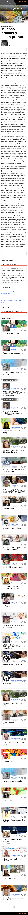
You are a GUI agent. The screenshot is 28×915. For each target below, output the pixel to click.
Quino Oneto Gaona (16, 621)
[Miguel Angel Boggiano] (6, 737)
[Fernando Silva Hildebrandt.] (6, 834)
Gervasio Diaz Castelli (16, 505)
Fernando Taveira (15, 485)
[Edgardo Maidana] (6, 853)
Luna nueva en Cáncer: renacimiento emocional (11, 587)
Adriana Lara (14, 874)
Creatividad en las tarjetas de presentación (13, 626)
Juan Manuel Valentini (16, 368)
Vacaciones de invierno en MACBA (12, 704)
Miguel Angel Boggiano (16, 738)
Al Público (6, 606)
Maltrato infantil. (9, 509)
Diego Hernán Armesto (16, 894)
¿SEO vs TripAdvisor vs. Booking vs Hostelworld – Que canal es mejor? (14, 646)
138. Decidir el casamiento (13, 567)
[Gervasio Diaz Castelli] (6, 503)
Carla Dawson (14, 641)
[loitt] (6, 756)
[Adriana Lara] (6, 873)
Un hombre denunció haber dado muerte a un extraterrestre (13, 841)
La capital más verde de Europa (12, 432)
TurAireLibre (14, 466)
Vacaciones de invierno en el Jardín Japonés (13, 470)
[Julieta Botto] (6, 328)
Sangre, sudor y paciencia (12, 664)
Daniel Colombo (15, 388)
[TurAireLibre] (6, 464)
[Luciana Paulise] (6, 542)
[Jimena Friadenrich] (6, 445)
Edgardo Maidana (15, 855)
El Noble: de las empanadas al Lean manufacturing (14, 548)
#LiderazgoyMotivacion (12, 380)
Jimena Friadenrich (15, 446)
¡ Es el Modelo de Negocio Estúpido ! (12, 860)
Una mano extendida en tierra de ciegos (11, 300)
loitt (12, 758)
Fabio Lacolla (14, 563)
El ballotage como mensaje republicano (13, 899)
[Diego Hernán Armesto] (6, 892)
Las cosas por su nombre (12, 334)
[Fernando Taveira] (6, 484)
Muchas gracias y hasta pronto (9, 291)
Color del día (7, 801)
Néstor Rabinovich (15, 719)
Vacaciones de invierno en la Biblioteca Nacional (13, 451)
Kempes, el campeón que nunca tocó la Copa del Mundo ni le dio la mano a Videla (14, 491)
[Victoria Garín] (6, 581)
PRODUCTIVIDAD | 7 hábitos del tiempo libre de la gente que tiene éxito (14, 393)
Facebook (25, 330)
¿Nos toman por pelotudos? (13, 781)
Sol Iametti (13, 816)
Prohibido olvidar (5, 293)
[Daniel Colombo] (6, 386)
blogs (4, 1)
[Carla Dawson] (6, 639)
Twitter (22, 330)
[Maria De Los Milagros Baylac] (6, 795)
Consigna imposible (10, 878)
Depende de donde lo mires (13, 528)
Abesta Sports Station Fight (17, 660)
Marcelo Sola (14, 602)
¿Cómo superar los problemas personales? (14, 373)
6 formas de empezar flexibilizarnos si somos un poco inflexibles (12, 413)
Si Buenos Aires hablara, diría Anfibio (14, 821)
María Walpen (14, 524)
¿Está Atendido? (9, 723)
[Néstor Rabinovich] (6, 717)
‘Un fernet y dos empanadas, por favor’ (11, 302)
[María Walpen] (6, 522)
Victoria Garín (14, 582)
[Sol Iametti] (6, 814)
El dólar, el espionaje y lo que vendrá (14, 743)
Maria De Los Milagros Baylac (18, 796)
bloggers (6, 4)
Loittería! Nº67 (8, 762)
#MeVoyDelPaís (14, 8)
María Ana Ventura (15, 427)
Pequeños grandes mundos (13, 353)
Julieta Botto (14, 329)
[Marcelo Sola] (6, 600)
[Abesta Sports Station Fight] (6, 659)
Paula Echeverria (16, 45)
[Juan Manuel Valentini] (6, 367)
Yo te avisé (7, 684)
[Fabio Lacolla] (6, 561)
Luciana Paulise (15, 543)
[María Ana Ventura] (6, 425)
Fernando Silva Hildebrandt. (18, 835)
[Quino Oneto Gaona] (6, 620)
